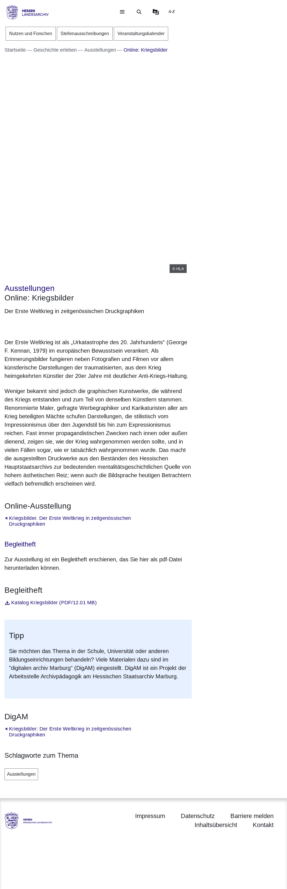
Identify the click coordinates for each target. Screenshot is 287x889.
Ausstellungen (21, 774)
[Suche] (139, 12)
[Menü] (122, 12)
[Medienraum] (156, 12)
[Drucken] (52, 325)
